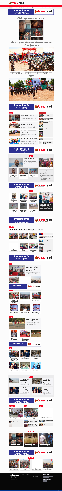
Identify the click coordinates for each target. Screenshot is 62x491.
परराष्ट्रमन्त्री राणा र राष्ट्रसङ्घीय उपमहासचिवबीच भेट (14, 370)
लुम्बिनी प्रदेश (30, 229)
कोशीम (44, 7)
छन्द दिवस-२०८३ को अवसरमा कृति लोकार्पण (33, 240)
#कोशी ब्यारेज (44, 474)
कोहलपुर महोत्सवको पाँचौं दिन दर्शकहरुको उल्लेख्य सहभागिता (25, 469)
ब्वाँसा (28, 7)
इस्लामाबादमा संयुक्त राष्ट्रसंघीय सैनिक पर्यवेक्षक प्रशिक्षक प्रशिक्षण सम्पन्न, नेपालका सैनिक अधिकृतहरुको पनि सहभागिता (47, 129)
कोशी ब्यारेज (14, 7)
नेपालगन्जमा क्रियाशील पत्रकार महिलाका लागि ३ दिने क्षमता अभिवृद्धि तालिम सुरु (16, 418)
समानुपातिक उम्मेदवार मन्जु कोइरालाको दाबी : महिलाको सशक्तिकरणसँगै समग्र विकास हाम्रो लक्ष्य (23, 176)
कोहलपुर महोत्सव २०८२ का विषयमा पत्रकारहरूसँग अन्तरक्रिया (36, 313)
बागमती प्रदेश (20, 229)
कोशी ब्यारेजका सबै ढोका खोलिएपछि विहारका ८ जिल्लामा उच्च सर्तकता (24, 381)
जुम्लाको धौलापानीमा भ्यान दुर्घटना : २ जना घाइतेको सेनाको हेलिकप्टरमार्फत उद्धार (47, 247)
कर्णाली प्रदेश (35, 229)
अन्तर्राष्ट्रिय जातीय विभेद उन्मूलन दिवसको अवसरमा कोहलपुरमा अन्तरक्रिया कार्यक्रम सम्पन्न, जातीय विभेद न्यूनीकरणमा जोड (14, 212)
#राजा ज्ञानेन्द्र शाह (45, 476)
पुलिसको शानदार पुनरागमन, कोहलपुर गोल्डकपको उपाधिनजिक (32, 320)
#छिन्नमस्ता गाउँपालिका (45, 479)
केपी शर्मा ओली (47, 7)
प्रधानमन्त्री (32, 7)
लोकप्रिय (49, 113)
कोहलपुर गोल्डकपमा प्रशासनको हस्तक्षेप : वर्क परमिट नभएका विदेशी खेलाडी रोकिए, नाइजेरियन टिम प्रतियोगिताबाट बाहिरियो (25, 339)
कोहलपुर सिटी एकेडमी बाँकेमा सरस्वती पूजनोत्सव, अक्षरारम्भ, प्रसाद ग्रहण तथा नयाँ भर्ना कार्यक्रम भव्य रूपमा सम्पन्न (32, 425)
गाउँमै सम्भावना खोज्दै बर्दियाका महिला (47, 135)
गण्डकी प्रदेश (25, 229)
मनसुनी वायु (26, 7)
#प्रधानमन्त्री (44, 477)
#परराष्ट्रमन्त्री (47, 477)
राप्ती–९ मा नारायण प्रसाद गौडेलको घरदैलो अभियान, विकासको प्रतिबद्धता (47, 251)
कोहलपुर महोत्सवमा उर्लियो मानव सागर (25, 299)
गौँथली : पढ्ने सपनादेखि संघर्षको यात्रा (31, 18)
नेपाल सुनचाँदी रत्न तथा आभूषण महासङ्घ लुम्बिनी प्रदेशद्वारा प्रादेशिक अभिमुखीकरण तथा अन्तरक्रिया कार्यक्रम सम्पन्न (14, 301)
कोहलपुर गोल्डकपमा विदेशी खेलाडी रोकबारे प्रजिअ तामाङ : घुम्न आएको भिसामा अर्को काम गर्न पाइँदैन (14, 338)
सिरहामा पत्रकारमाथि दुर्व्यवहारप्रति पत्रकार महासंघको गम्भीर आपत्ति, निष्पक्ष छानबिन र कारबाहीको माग (47, 142)
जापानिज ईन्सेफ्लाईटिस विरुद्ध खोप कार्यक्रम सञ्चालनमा (14, 250)
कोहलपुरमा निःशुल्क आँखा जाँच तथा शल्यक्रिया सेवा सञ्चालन (47, 424)
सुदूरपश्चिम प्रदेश (40, 229)
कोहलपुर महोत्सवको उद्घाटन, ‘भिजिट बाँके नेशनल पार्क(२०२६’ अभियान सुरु (36, 300)
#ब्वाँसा (52, 476)
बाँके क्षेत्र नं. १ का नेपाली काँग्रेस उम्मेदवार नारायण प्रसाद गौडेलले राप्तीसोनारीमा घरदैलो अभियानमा (48, 244)
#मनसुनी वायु (49, 476)
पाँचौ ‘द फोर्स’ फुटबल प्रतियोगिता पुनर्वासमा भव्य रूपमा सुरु (33, 211)
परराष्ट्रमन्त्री (35, 7)
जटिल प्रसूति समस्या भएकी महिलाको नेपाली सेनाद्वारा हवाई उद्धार (14, 200)
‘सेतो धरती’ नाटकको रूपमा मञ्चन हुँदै (47, 233)
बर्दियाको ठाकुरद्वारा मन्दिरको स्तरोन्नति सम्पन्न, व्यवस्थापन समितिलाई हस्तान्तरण (28, 123)
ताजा (42, 113)
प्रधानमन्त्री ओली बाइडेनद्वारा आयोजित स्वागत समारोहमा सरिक (25, 358)
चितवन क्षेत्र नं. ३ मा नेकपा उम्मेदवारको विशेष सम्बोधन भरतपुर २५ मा (46, 168)
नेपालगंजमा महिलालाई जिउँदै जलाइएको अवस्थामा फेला (23, 211)
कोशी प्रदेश (11, 229)
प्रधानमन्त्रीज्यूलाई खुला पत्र (16, 425)
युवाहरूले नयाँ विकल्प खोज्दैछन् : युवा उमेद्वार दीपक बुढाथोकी (13, 176)
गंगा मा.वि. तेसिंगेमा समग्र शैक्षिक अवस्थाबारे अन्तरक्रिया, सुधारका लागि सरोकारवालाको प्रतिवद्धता (31, 418)
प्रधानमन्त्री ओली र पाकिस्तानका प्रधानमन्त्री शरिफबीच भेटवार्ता (36, 370)
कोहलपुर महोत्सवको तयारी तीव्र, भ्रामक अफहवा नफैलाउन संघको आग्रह (14, 313)
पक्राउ (50, 7)
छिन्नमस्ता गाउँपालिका (40, 7)
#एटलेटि (48, 474)
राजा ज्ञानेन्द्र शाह (21, 7)
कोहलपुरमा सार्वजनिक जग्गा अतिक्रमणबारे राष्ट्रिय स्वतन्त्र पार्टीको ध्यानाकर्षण (23, 200)
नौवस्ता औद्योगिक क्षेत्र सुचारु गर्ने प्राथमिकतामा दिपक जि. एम (46, 240)
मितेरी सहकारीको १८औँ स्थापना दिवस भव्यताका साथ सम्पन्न (25, 313)
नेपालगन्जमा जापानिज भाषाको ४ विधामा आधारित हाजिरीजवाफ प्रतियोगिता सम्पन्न (14, 469)
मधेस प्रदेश (15, 229)
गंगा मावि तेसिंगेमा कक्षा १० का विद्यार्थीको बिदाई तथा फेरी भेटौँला (32, 422)
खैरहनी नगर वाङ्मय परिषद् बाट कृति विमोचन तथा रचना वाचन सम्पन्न (33, 250)
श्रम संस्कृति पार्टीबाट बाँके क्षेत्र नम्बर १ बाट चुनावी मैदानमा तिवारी (30, 159)
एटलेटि (17, 7)
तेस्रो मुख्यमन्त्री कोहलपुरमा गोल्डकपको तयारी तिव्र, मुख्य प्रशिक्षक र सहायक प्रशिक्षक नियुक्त (36, 469)
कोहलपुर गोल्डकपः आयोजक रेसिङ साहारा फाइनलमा (36, 338)
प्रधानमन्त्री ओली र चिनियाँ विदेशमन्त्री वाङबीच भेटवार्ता (25, 370)
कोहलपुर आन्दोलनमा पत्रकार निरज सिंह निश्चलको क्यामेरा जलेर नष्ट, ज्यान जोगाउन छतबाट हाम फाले (17, 422)
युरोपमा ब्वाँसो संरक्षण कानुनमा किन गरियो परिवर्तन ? (36, 358)
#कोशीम (49, 479)
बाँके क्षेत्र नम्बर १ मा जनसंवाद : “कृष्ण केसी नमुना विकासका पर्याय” (33, 176)
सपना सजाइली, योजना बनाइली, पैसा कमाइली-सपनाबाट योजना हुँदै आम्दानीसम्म (33, 200)
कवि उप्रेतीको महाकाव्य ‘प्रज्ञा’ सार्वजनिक (23, 250)
